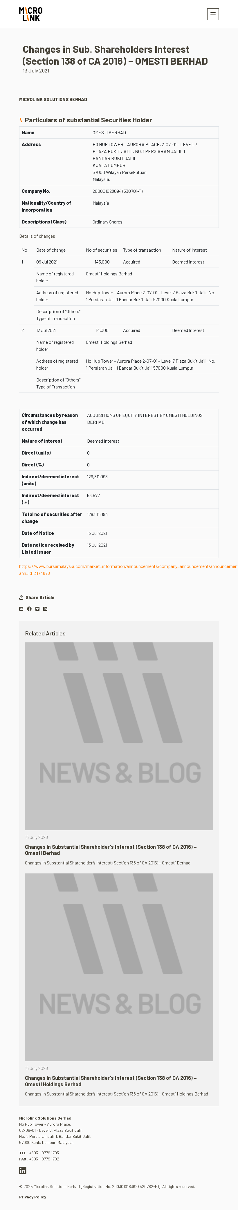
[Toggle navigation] (213, 14)
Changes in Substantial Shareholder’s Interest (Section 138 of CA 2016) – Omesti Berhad (111, 850)
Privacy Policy (32, 1196)
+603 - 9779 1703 (44, 1152)
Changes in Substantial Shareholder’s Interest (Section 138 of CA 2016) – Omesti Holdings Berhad (111, 1081)
